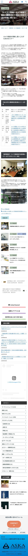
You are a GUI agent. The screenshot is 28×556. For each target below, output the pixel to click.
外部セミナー (8, 213)
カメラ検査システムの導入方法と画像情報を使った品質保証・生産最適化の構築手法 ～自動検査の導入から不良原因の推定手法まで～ (18, 130)
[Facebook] (1, 537)
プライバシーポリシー (13, 529)
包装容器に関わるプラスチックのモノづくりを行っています (14, 551)
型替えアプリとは (14, 311)
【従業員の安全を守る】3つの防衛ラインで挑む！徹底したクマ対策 (13, 357)
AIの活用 (4, 211)
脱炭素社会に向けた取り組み (14, 317)
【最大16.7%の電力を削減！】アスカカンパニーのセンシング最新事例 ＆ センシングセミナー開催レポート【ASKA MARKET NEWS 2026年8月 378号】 (14, 342)
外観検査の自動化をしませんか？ (17, 226)
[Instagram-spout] (3, 537)
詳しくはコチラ (13, 202)
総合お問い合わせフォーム (14, 517)
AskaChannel (15, 305)
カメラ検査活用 (5, 209)
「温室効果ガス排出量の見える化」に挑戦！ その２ (14, 334)
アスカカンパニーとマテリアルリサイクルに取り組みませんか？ (13, 328)
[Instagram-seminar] (4, 537)
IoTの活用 (9, 211)
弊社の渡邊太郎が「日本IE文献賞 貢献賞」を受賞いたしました (13, 351)
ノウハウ (3, 213)
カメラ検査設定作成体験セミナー (19, 211)
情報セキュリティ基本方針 (9, 532)
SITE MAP (22, 532)
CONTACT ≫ (14, 524)
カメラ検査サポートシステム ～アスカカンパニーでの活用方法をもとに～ (17, 260)
